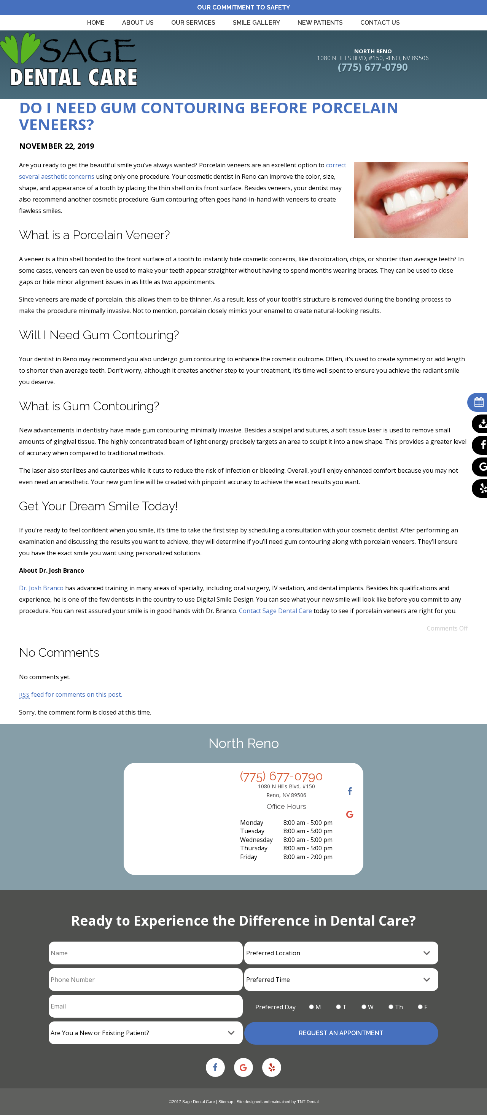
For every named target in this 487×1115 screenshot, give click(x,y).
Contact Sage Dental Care (275, 611)
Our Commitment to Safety (243, 7)
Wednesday (256, 839)
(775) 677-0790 (373, 67)
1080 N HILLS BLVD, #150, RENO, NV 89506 (373, 54)
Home (96, 22)
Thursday (253, 848)
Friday (248, 857)
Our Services (193, 22)
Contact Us (380, 22)
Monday (251, 822)
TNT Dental (307, 1101)
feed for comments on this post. (70, 694)
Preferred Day (275, 1006)
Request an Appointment (341, 1033)
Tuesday (252, 831)
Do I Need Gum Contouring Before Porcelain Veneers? (209, 116)
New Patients (320, 22)
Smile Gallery (256, 22)
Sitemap (225, 1101)
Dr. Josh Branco (41, 588)
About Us (138, 22)
